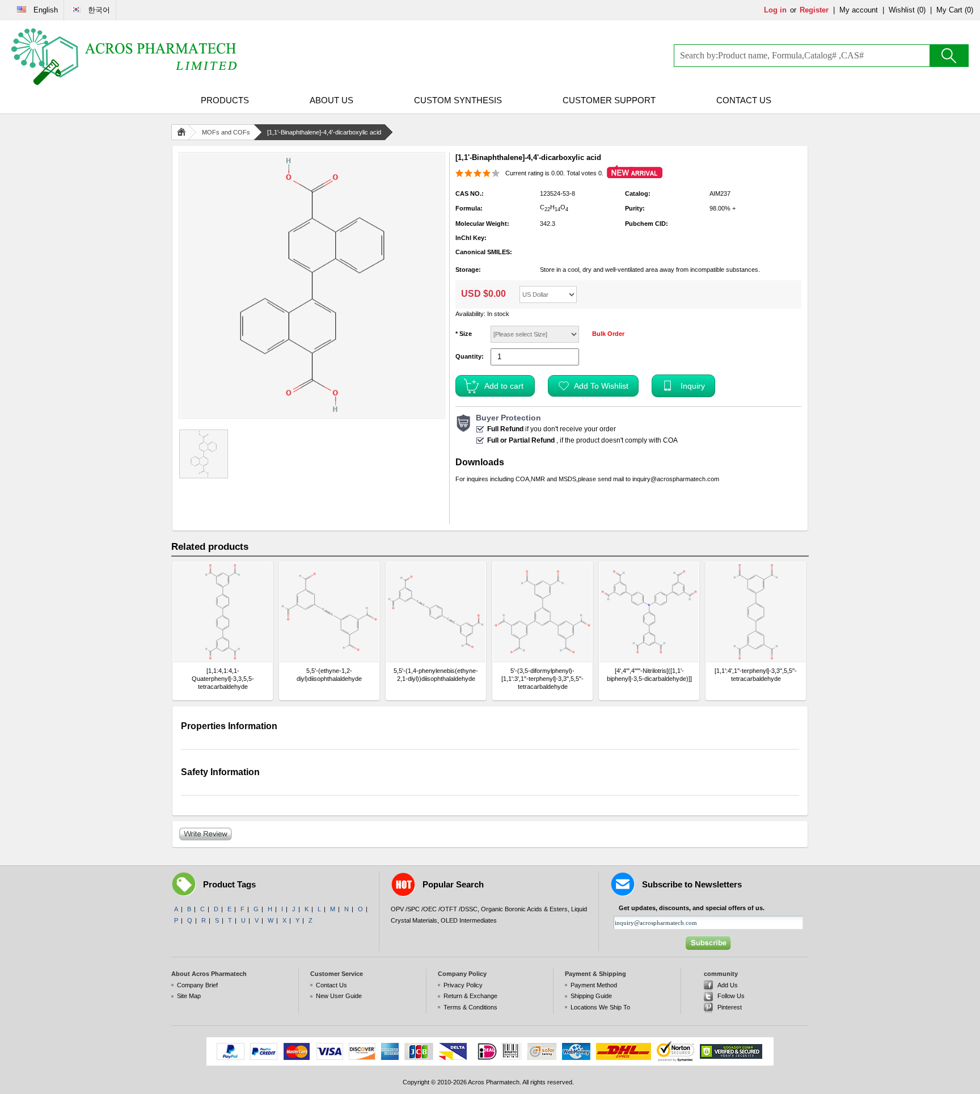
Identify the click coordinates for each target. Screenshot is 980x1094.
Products (225, 100)
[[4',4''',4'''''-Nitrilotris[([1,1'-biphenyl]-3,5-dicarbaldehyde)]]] (649, 612)
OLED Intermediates (469, 920)
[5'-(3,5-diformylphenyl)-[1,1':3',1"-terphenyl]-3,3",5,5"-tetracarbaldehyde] (542, 612)
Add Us (727, 985)
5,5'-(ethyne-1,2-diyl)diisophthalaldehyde (329, 674)
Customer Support (609, 100)
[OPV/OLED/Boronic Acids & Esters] (124, 56)
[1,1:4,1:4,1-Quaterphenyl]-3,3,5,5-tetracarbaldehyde (223, 678)
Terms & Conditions (470, 1007)
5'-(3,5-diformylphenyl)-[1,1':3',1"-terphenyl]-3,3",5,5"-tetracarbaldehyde (542, 678)
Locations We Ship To (600, 1007)
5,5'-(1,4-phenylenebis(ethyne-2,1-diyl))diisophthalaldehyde (436, 674)
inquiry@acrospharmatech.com (675, 479)
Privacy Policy (463, 985)
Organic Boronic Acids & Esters (524, 909)
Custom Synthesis (458, 100)
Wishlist (902, 10)
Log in (775, 10)
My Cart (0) (954, 10)
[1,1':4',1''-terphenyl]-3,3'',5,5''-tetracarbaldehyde (756, 674)
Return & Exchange (470, 995)
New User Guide (339, 995)
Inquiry (693, 385)
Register (814, 10)
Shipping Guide (591, 995)
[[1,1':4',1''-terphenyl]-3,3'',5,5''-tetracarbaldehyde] (755, 612)
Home (183, 132)
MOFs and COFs (226, 132)
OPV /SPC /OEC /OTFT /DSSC (434, 909)
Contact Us (743, 100)
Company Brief (197, 985)
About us (331, 100)
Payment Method (594, 985)
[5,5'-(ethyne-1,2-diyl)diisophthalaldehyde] (329, 612)
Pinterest (729, 1007)
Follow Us (731, 995)
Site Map (189, 995)
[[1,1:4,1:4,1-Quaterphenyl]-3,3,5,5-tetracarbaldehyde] (222, 612)
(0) (921, 10)
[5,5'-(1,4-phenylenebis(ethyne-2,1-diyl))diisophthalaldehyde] (435, 612)
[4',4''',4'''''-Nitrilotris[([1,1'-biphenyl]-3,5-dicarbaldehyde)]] (649, 674)
